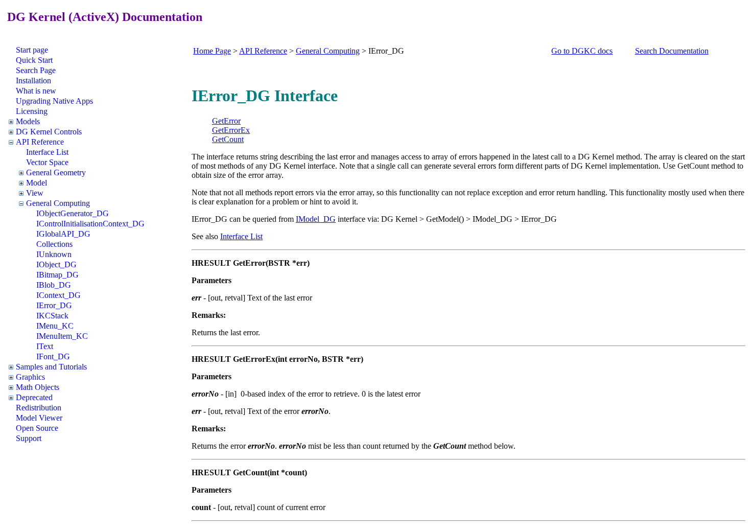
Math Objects (37, 387)
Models (28, 121)
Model (36, 182)
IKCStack (52, 315)
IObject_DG (56, 264)
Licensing (32, 111)
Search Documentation (672, 51)
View (34, 193)
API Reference (40, 141)
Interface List (47, 152)
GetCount (228, 139)
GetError (226, 121)
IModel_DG (316, 219)
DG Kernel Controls (49, 131)
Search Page (36, 70)
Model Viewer (39, 417)
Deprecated (34, 397)
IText (44, 346)
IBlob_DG (53, 285)
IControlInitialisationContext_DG (90, 223)
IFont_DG (53, 356)
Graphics (30, 377)
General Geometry (56, 172)
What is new (36, 90)
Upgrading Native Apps (54, 101)
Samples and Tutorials (51, 366)
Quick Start (34, 60)
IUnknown (54, 254)
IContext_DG (58, 295)
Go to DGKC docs (582, 51)
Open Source (37, 428)
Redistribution (38, 407)
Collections (54, 244)
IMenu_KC (55, 325)
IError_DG (54, 305)
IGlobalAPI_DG (63, 233)
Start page (32, 49)
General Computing (58, 203)
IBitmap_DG (57, 274)
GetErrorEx (231, 130)
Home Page (212, 51)
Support (28, 438)
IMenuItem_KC (62, 336)
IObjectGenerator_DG (72, 213)
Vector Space (47, 162)
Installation (33, 80)
